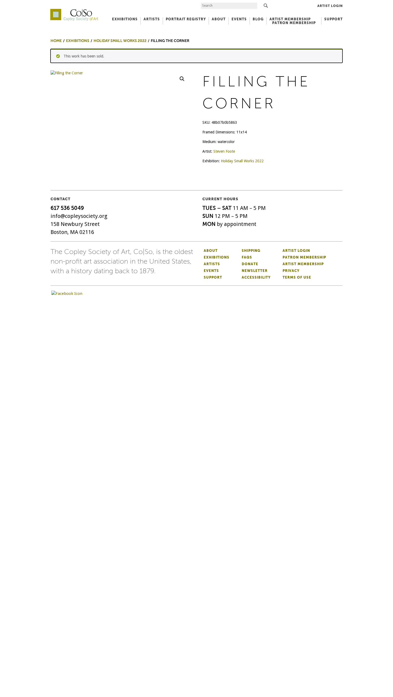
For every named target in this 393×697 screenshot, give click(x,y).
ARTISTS (152, 19)
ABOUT (219, 19)
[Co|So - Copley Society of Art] (74, 11)
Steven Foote (224, 151)
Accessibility (256, 277)
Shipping (251, 251)
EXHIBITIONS (125, 19)
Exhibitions (216, 257)
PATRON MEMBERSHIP (294, 23)
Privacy (291, 271)
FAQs (247, 257)
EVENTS (239, 19)
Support (333, 19)
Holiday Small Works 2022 (242, 161)
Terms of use (297, 277)
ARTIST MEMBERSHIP (290, 19)
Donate (250, 264)
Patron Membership (304, 257)
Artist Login (330, 6)
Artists (212, 264)
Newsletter (255, 271)
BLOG (258, 19)
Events (211, 271)
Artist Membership (303, 264)
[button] (182, 79)
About (211, 251)
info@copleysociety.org (79, 216)
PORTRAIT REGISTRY (186, 19)
